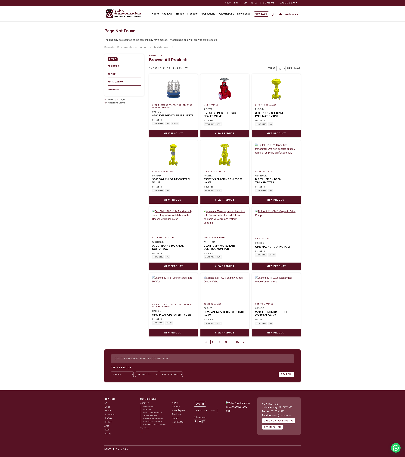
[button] (396, 448)
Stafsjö (108, 418)
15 (237, 342)
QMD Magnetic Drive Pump (273, 246)
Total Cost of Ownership (153, 418)
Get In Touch (272, 427)
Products (192, 13)
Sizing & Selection (150, 415)
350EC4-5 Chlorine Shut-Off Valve (223, 181)
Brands (180, 13)
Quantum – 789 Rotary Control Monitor (219, 247)
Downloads (243, 13)
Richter (107, 410)
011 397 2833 (277, 407)
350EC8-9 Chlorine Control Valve (171, 181)
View (271, 68)
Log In (200, 404)
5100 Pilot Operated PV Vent (172, 314)
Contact (261, 14)
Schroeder (109, 414)
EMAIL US (268, 2)
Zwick (107, 407)
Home (155, 13)
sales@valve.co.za (276, 415)
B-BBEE (107, 449)
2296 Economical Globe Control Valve (271, 313)
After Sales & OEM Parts (152, 421)
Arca (106, 426)
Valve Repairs (226, 13)
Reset (112, 59)
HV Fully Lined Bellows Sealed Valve (220, 114)
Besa (106, 429)
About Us (167, 13)
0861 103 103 (250, 2)
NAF (106, 403)
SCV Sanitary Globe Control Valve (224, 313)
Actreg (107, 433)
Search (286, 374)
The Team (145, 428)
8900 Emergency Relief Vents (172, 115)
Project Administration (152, 412)
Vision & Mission (149, 406)
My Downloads (287, 14)
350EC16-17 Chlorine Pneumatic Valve (269, 114)
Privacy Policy (122, 449)
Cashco (108, 422)
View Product (173, 133)
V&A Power (147, 409)
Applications (208, 13)
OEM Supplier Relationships (154, 424)
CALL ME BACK (288, 2)
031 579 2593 (273, 411)
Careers (176, 406)
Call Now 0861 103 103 (278, 421)
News (175, 403)
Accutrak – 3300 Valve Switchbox (168, 247)
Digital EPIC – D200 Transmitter (268, 181)
